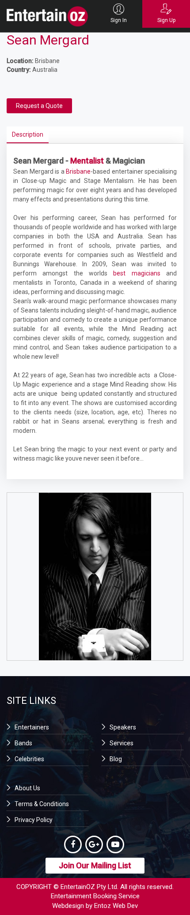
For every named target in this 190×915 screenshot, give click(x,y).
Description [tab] (27, 134)
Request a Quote (39, 105)
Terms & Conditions (42, 803)
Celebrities (29, 758)
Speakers (123, 727)
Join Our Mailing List (95, 865)
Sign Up (166, 20)
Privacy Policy (34, 819)
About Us (27, 788)
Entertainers (32, 727)
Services (121, 743)
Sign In (118, 20)
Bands (23, 743)
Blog (116, 758)
